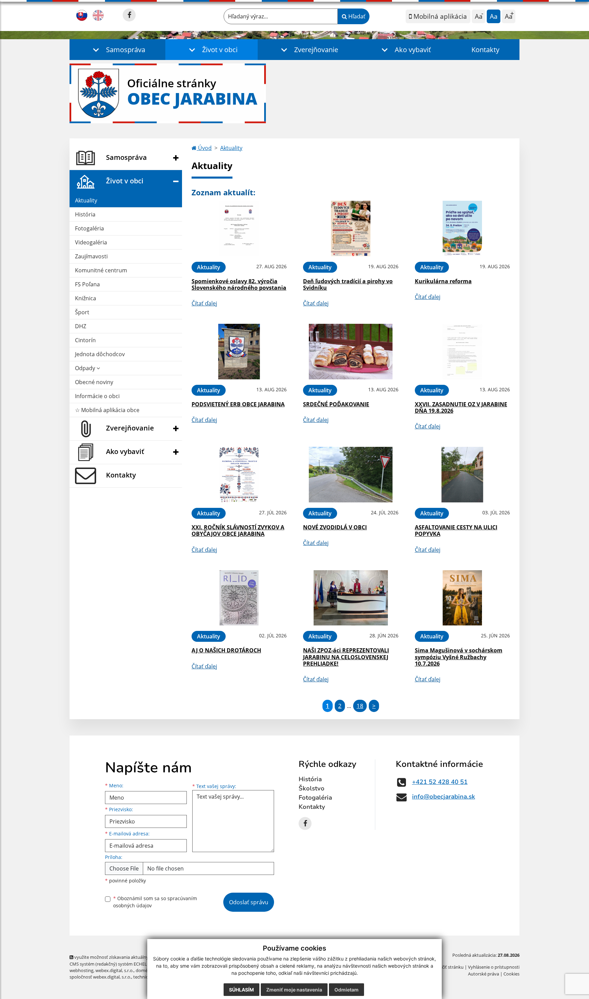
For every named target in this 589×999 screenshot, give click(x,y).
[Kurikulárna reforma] (462, 228)
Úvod (204, 148)
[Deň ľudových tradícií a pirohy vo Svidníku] (350, 228)
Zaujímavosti (91, 256)
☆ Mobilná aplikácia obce (107, 410)
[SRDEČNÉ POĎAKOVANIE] (350, 351)
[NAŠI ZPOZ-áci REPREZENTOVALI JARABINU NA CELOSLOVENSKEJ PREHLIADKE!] (350, 598)
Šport (82, 312)
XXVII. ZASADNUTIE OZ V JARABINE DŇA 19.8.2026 (461, 407)
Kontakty (485, 49)
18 (360, 706)
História (85, 214)
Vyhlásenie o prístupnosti (493, 967)
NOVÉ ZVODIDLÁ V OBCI (335, 527)
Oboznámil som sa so (155, 902)
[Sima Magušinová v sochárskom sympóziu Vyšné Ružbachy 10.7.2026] (462, 598)
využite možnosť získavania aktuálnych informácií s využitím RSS (139, 957)
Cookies (511, 974)
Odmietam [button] (346, 990)
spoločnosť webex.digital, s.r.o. (100, 977)
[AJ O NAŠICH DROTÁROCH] (239, 598)
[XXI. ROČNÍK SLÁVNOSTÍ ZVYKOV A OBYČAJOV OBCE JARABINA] (239, 474)
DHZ (80, 326)
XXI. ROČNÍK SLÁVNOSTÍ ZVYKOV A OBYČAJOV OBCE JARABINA (238, 531)
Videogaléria (91, 242)
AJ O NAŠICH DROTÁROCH (226, 650)
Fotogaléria (89, 228)
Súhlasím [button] (241, 990)
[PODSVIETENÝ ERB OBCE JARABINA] (239, 351)
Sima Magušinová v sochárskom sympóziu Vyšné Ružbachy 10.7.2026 (458, 657)
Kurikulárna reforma (443, 281)
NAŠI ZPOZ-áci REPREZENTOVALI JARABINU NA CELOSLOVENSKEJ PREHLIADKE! (346, 657)
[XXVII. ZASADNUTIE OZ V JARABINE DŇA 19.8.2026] (462, 351)
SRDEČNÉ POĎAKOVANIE (336, 404)
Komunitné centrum (101, 270)
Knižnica (85, 298)
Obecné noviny (94, 382)
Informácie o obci (97, 396)
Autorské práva (483, 974)
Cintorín (85, 340)
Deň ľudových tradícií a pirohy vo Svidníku (348, 284)
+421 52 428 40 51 (440, 782)
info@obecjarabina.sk (443, 796)
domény (144, 970)
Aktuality (86, 200)
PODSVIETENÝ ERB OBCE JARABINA (238, 404)
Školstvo (311, 788)
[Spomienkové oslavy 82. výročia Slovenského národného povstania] (239, 228)
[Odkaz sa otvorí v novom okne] (129, 15)
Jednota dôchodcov (100, 354)
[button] (117, 49)
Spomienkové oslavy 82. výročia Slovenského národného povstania (239, 284)
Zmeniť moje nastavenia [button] (294, 990)
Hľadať (356, 16)
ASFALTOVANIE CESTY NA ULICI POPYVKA (456, 531)
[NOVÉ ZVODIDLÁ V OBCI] (350, 474)
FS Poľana (87, 284)
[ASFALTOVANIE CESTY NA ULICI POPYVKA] (462, 474)
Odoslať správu (248, 902)
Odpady (85, 368)
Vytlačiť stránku (448, 967)
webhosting (81, 970)
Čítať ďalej (204, 303)
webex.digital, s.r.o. (114, 970)
